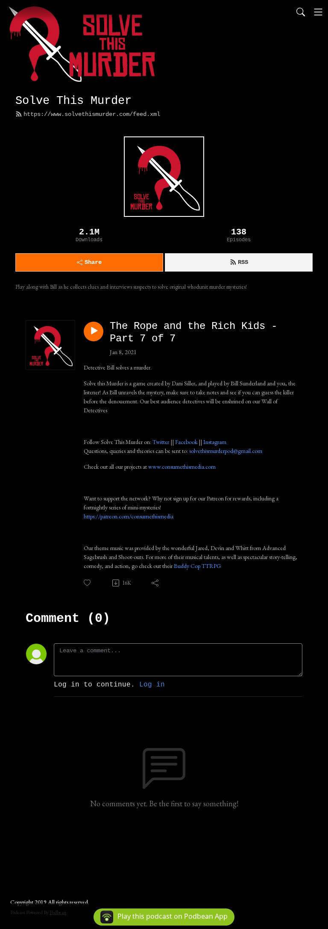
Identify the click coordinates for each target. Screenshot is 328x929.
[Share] (156, 583)
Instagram (214, 442)
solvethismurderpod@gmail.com (225, 451)
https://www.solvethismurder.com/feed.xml (91, 114)
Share (93, 262)
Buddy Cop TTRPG (197, 566)
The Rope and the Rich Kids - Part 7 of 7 (193, 332)
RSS (243, 262)
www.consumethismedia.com (182, 466)
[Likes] (88, 582)
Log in (152, 685)
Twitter (160, 442)
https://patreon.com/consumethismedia (128, 516)
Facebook (186, 442)
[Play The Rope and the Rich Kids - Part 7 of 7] (93, 331)
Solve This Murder (73, 100)
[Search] (300, 12)
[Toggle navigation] (318, 12)
